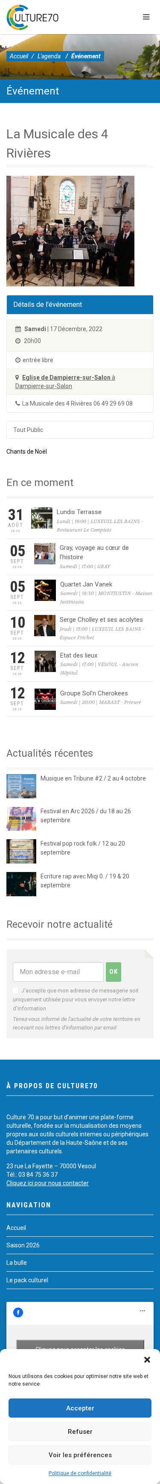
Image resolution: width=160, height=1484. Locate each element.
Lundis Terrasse (79, 512)
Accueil (19, 56)
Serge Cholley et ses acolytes (101, 619)
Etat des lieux (78, 655)
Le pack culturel (27, 1280)
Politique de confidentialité (80, 1473)
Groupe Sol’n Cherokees (94, 693)
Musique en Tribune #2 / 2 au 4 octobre (93, 778)
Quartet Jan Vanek (86, 584)
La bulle (16, 1262)
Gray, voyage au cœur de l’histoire (94, 552)
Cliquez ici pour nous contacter (47, 1183)
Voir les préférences (80, 1455)
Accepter (80, 1408)
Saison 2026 (23, 1245)
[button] (147, 1359)
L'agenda (49, 56)
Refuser (80, 1431)
